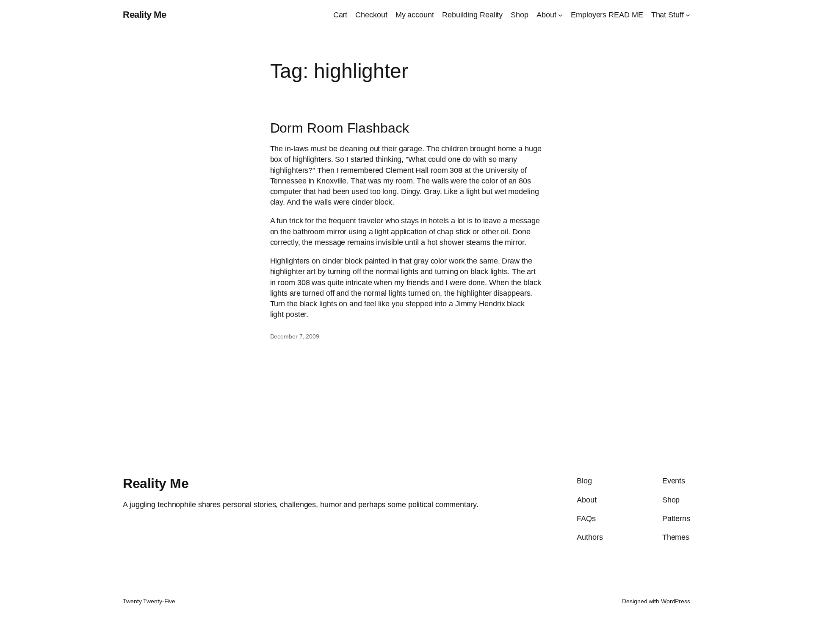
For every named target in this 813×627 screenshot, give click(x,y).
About (546, 15)
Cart (340, 15)
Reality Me (144, 14)
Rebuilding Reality (472, 15)
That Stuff (667, 15)
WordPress (675, 601)
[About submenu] (560, 15)
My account (414, 15)
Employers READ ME (607, 15)
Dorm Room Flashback (339, 128)
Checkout (371, 15)
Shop (519, 15)
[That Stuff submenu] (688, 15)
